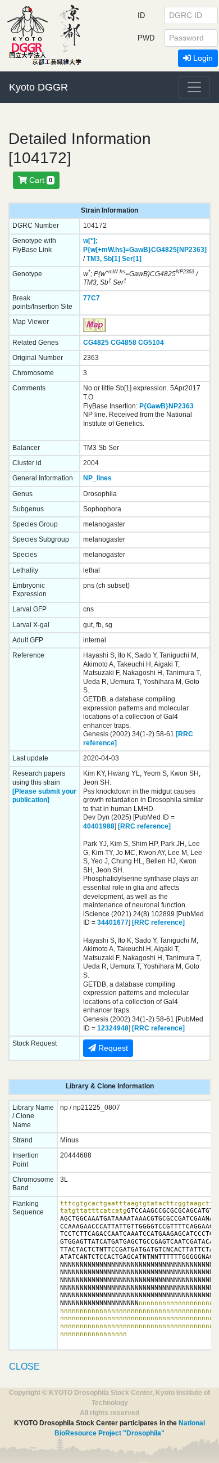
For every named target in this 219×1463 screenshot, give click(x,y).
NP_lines (97, 478)
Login (202, 57)
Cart (39, 179)
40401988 (99, 826)
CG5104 (151, 342)
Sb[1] (111, 259)
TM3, (94, 259)
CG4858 (123, 342)
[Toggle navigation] (194, 87)
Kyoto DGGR (38, 87)
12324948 (113, 1028)
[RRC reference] (144, 826)
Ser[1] (132, 259)
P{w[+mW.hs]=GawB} (117, 250)
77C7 (91, 298)
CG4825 (96, 342)
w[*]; (90, 241)
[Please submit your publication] (44, 795)
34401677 (113, 922)
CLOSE (24, 1366)
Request (112, 1047)
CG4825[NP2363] (179, 250)
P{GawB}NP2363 (166, 406)
